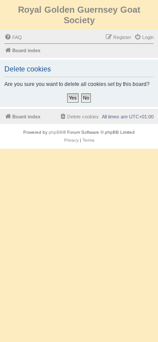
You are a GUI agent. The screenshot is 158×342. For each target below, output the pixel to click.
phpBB (56, 132)
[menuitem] (13, 37)
